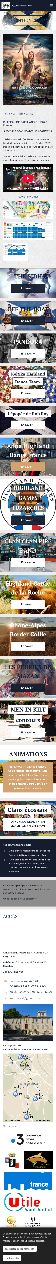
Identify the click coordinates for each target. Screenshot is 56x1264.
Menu (52, 5)
